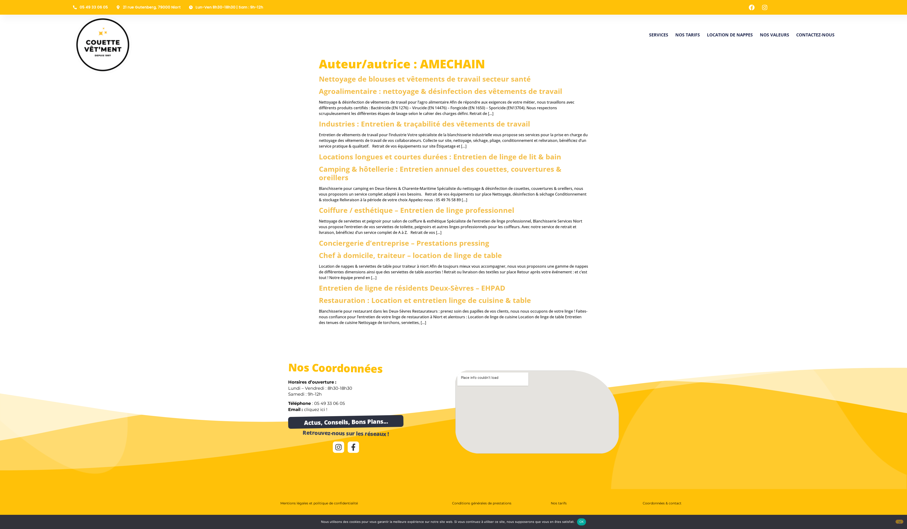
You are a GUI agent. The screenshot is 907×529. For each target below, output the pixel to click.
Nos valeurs (774, 35)
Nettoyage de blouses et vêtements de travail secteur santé (425, 79)
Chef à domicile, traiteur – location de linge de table (410, 255)
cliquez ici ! (315, 409)
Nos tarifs (687, 35)
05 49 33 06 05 (329, 403)
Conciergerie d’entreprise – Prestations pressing (404, 243)
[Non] (899, 522)
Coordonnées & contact (662, 503)
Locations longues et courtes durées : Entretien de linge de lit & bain (440, 157)
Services (658, 35)
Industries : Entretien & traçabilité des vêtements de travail (424, 124)
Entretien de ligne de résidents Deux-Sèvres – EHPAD (412, 288)
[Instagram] (765, 7)
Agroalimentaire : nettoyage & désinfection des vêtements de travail (440, 91)
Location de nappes (730, 35)
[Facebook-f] (353, 447)
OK (581, 522)
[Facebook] (752, 7)
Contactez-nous (815, 35)
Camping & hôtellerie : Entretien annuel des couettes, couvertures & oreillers (440, 173)
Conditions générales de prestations (481, 503)
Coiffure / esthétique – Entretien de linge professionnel (416, 210)
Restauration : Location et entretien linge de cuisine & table (425, 300)
